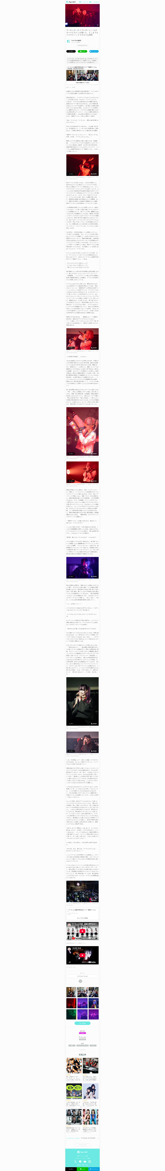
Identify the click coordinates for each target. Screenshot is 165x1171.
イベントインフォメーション (82, 1045)
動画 (72, 1045)
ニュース (85, 2)
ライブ (93, 1045)
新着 (80, 2)
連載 (90, 2)
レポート (82, 1033)
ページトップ (82, 1145)
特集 (89, 1158)
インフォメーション (82, 976)
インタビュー (96, 2)
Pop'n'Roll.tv (82, 1049)
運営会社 (79, 1164)
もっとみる (82, 1023)
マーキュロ (82, 1039)
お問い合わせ (85, 1164)
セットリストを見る (82, 918)
